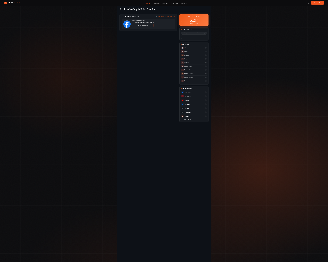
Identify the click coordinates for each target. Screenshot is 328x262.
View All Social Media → (187, 119)
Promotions (174, 3)
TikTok (187, 108)
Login (308, 3)
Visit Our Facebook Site (143, 25)
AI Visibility (183, 3)
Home (148, 3)
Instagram (187, 96)
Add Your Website (318, 3)
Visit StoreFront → (194, 37)
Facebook (187, 92)
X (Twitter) (188, 112)
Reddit (187, 116)
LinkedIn (187, 104)
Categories (156, 3)
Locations (165, 3)
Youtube (187, 100)
